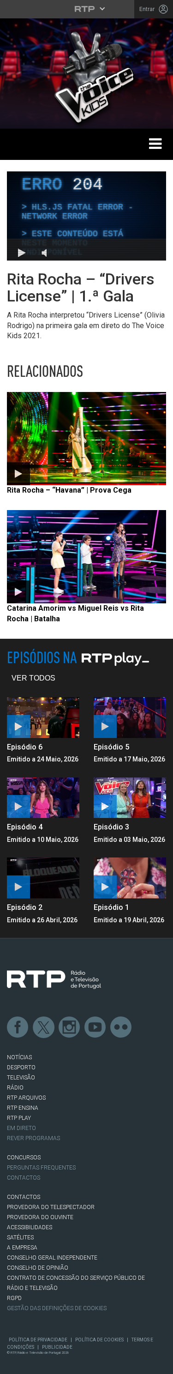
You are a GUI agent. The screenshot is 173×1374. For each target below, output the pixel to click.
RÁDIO (15, 1087)
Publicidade (57, 1347)
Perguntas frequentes (41, 1167)
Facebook (18, 1027)
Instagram (70, 1027)
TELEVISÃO (21, 1077)
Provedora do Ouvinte (40, 1217)
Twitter (44, 1027)
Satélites (20, 1237)
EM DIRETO (21, 1128)
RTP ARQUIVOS (26, 1098)
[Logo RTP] (54, 980)
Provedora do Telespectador (51, 1207)
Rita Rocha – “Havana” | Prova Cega (69, 490)
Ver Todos (33, 678)
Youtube (95, 1027)
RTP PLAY (19, 1118)
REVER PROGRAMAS (33, 1138)
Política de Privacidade (38, 1339)
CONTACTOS (23, 1197)
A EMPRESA (22, 1247)
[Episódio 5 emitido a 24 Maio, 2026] (130, 717)
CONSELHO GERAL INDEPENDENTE (52, 1258)
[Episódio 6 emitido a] (43, 717)
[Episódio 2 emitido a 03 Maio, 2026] (43, 877)
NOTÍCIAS (19, 1057)
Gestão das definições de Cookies (57, 1308)
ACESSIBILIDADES (29, 1227)
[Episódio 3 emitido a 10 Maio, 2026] (130, 798)
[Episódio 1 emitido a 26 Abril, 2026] (130, 877)
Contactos (23, 1178)
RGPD (14, 1298)
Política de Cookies (99, 1339)
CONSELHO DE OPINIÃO (37, 1268)
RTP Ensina (22, 1108)
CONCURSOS (24, 1157)
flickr (121, 1027)
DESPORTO (21, 1067)
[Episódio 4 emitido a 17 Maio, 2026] (43, 798)
